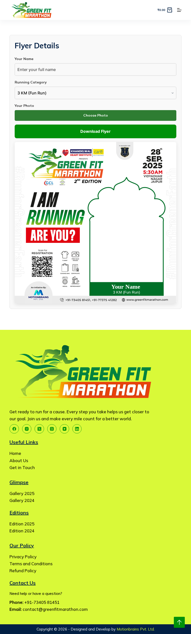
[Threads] (52, 429)
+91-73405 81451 (41, 602)
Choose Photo (95, 115)
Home (15, 453)
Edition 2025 (21, 523)
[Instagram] (27, 429)
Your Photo (24, 105)
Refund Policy (22, 570)
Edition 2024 (21, 530)
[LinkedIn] (77, 429)
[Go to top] (179, 622)
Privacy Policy (23, 556)
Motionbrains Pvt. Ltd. (136, 629)
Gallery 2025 (21, 493)
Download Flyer (95, 131)
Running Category (31, 82)
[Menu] (179, 10)
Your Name (24, 59)
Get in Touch (22, 467)
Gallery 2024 (21, 500)
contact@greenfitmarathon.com (55, 609)
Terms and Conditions (30, 563)
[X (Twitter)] (39, 429)
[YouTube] (64, 429)
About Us (18, 460)
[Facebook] (14, 429)
